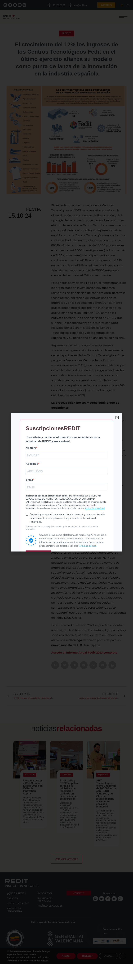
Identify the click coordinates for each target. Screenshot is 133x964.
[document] (66, 482)
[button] (117, 417)
